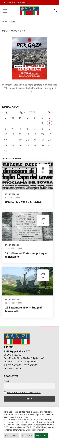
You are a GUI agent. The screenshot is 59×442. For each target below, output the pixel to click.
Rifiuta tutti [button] (27, 435)
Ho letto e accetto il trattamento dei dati (24, 392)
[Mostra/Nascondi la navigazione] (5, 11)
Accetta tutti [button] (41, 435)
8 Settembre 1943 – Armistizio (23, 202)
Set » (50, 112)
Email (6, 381)
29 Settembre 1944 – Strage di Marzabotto (23, 309)
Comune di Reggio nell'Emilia (16, 2)
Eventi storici (12, 194)
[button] (55, 10)
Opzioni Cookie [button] (11, 435)
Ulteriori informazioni (35, 430)
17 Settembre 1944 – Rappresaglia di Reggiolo (26, 255)
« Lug (4, 112)
